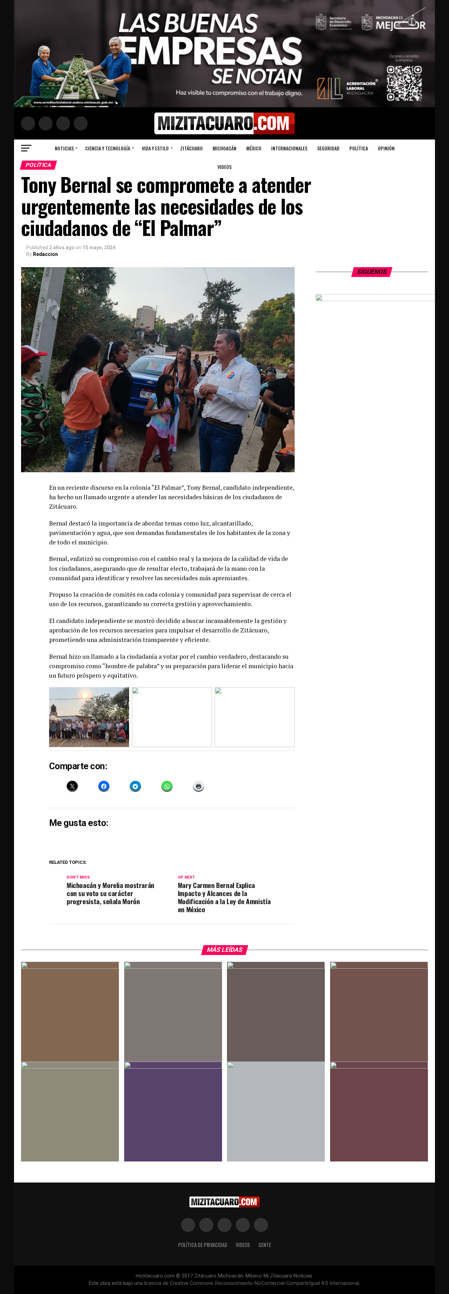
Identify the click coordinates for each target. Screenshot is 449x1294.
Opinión (386, 148)
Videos (224, 166)
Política (358, 148)
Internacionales (289, 148)
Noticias (64, 148)
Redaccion (45, 254)
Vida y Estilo (155, 148)
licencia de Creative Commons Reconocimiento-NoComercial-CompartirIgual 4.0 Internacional (251, 1283)
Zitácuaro (191, 148)
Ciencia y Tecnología (107, 148)
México (253, 148)
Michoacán (224, 148)
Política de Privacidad (202, 1244)
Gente (265, 1244)
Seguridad (328, 148)
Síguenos (372, 271)
